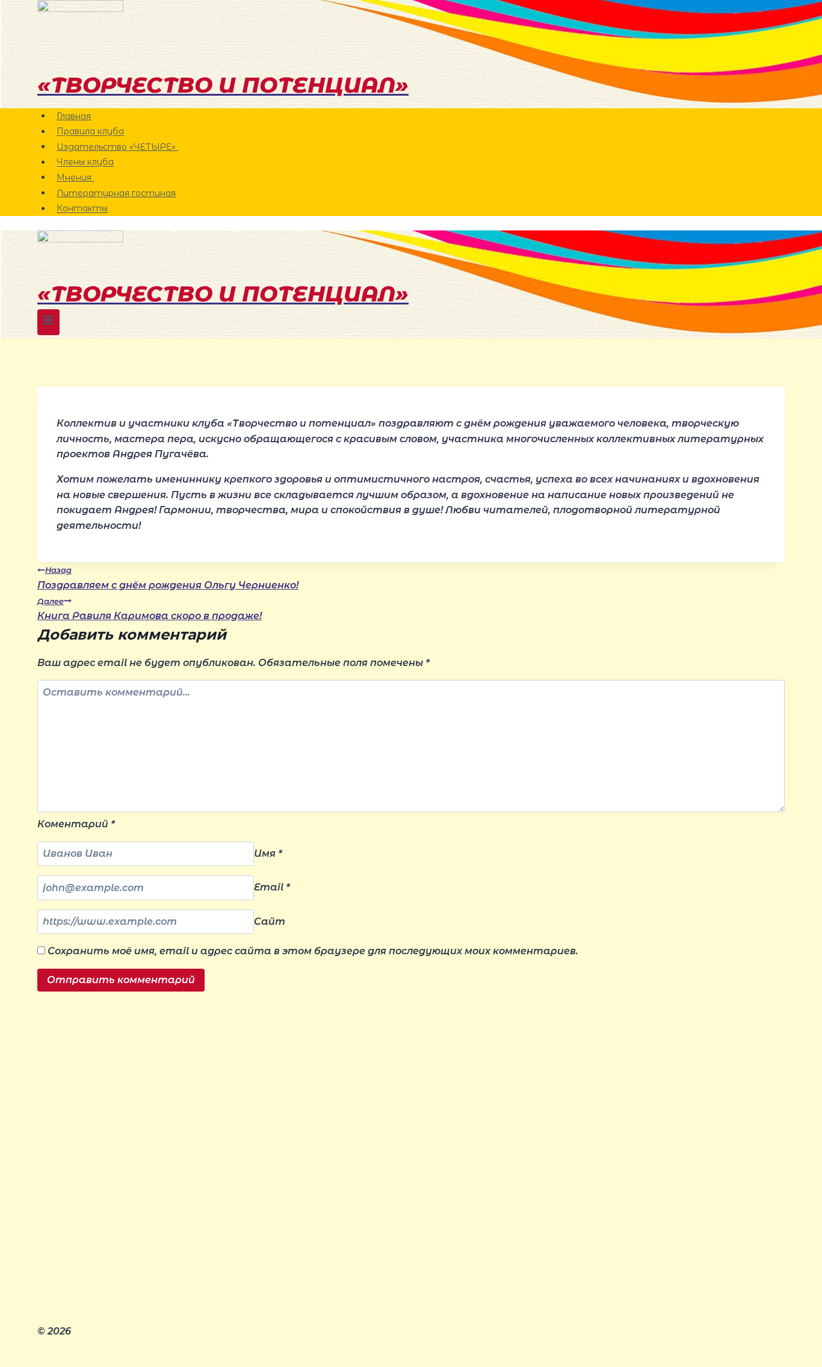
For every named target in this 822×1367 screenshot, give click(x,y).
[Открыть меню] (48, 322)
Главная (74, 116)
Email (272, 887)
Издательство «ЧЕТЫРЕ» (117, 146)
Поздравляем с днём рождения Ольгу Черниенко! (167, 578)
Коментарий (76, 824)
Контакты (82, 208)
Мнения (75, 177)
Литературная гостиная (116, 193)
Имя (268, 853)
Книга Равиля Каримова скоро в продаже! (149, 609)
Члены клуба (85, 162)
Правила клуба (90, 131)
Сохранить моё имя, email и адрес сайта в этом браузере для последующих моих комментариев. (313, 951)
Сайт (269, 921)
